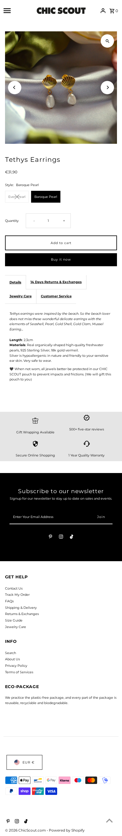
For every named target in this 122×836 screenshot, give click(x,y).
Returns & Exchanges (22, 614)
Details (15, 282)
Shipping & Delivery (21, 608)
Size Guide (14, 620)
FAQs (9, 601)
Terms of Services (19, 672)
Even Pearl (16, 197)
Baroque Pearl (45, 197)
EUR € (29, 762)
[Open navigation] (18, 10)
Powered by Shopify (67, 830)
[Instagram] (61, 537)
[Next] (107, 87)
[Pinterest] (50, 537)
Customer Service (56, 296)
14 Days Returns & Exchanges (56, 282)
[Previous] (14, 87)
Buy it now (61, 259)
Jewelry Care (20, 296)
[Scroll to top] (109, 820)
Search (10, 653)
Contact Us (14, 588)
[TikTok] (71, 537)
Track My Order (17, 595)
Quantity (12, 221)
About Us (12, 659)
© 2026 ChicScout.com (26, 830)
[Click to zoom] (107, 41)
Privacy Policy (16, 666)
